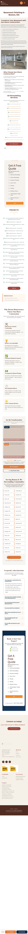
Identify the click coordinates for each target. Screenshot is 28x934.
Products (17, 753)
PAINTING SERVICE (14, 135)
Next (15, 203)
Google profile (4, 778)
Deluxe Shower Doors (9, 810)
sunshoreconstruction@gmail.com (8, 756)
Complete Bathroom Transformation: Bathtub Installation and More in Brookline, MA (8, 788)
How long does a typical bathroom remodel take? (13, 580)
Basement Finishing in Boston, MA (14, 106)
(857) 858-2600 (18, 703)
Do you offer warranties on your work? (12, 624)
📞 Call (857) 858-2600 (14, 557)
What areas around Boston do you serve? (13, 613)
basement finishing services (16, 91)
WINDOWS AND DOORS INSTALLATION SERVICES (14, 139)
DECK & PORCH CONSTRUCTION (14, 114)
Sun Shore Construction (9, 811)
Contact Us (18, 755)
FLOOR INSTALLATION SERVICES (14, 118)
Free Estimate (22, 932)
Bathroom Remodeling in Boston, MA (14, 110)
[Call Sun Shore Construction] (21, 2)
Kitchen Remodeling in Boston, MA (14, 131)
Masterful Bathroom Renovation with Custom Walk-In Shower (8, 797)
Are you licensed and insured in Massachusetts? (12, 603)
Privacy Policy (18, 756)
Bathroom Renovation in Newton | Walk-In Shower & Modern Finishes (14, 298)
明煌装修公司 (20, 810)
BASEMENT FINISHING (20, 779)
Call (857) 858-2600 (14, 470)
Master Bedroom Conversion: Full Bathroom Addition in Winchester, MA (8, 791)
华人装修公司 (15, 810)
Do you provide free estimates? (12, 608)
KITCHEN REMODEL (19, 778)
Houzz (3, 776)
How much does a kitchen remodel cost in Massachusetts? (13, 597)
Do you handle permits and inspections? (11, 618)
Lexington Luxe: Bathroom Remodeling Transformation (7, 794)
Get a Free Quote (14, 466)
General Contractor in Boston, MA (14, 127)
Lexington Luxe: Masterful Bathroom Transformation (7, 785)
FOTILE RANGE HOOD (14, 123)
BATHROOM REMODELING (20, 776)
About (17, 752)
